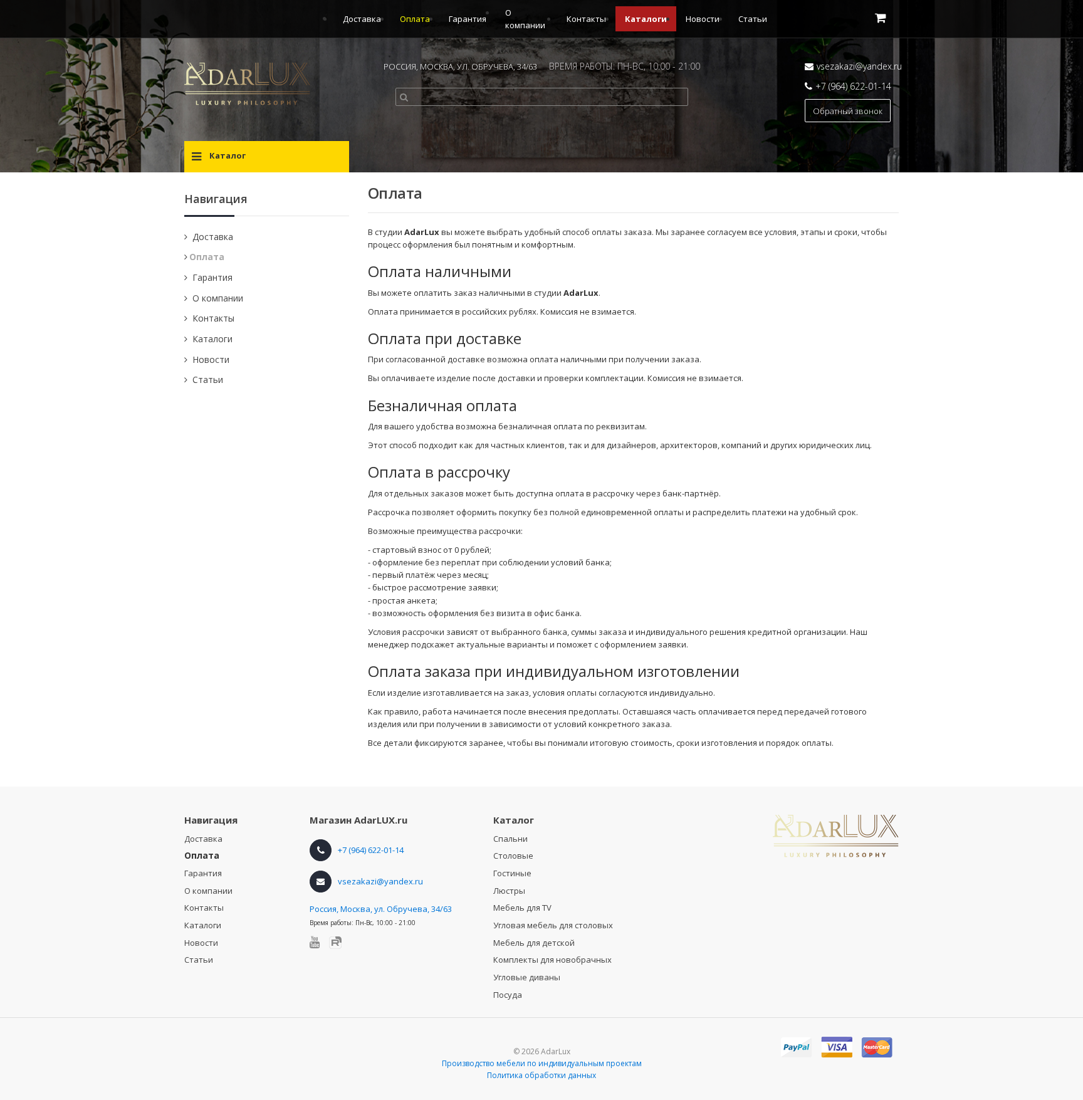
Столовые (513, 855)
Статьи (752, 18)
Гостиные (512, 873)
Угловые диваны (526, 977)
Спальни (510, 838)
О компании (217, 298)
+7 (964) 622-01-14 (853, 86)
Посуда (507, 994)
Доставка (362, 18)
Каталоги (646, 18)
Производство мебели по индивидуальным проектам (542, 1063)
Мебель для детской (534, 942)
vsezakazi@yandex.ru (859, 66)
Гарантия (467, 18)
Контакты (586, 18)
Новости (702, 18)
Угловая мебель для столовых (553, 925)
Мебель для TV (522, 907)
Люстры (509, 890)
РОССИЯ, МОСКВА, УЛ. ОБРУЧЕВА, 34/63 (460, 66)
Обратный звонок (847, 111)
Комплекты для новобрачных (552, 959)
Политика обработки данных (541, 1075)
